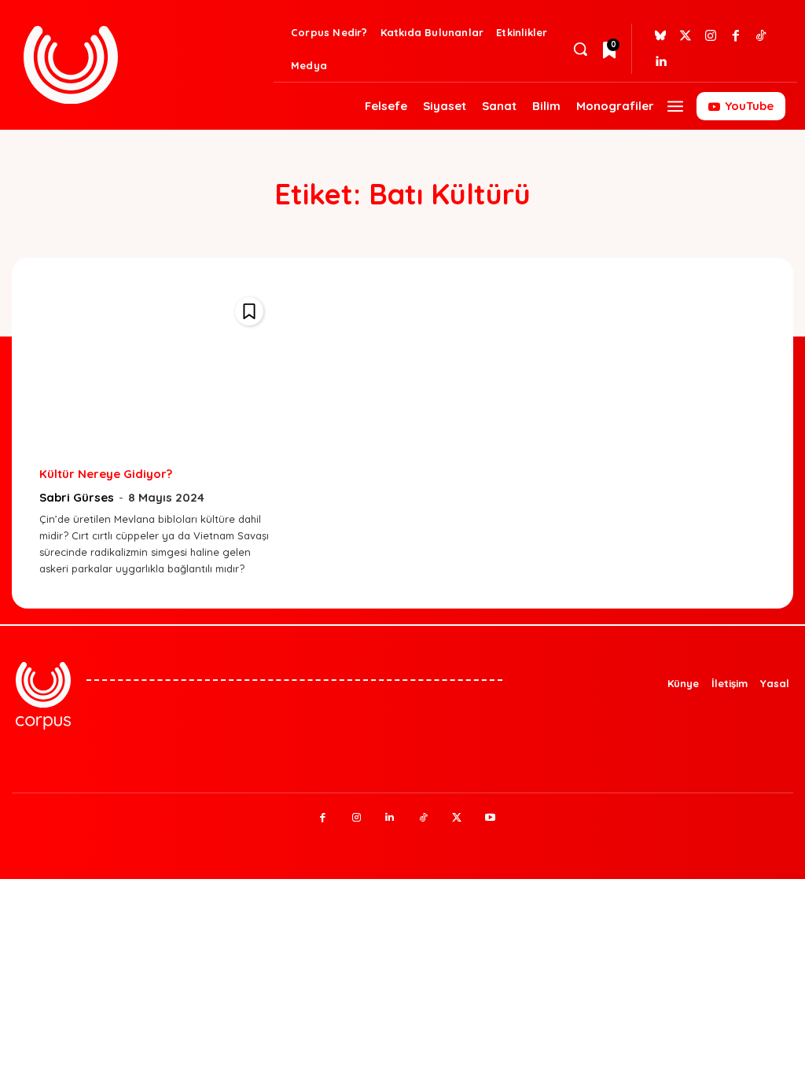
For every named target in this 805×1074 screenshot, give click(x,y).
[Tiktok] (761, 36)
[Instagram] (710, 36)
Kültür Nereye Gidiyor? (105, 473)
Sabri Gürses (76, 497)
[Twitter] (685, 36)
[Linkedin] (660, 61)
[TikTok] (423, 818)
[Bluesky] (660, 36)
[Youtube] (490, 818)
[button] (580, 49)
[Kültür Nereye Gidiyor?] (155, 370)
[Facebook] (735, 36)
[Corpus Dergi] (145, 65)
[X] (457, 818)
